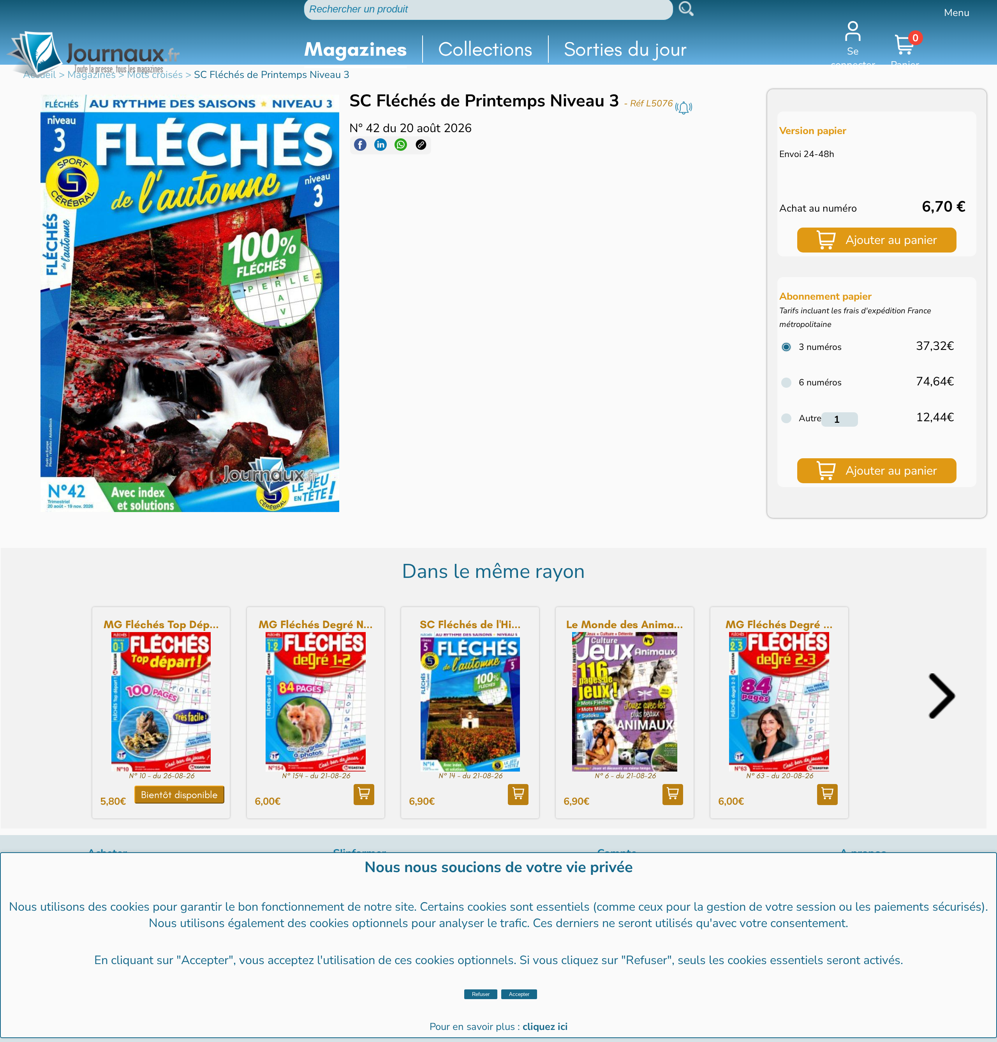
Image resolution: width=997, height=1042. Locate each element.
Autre (810, 418)
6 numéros (820, 382)
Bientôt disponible (179, 795)
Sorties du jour (625, 49)
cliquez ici (545, 1026)
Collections (485, 49)
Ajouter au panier (891, 240)
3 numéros (820, 347)
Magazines (355, 49)
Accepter (519, 994)
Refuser (481, 994)
